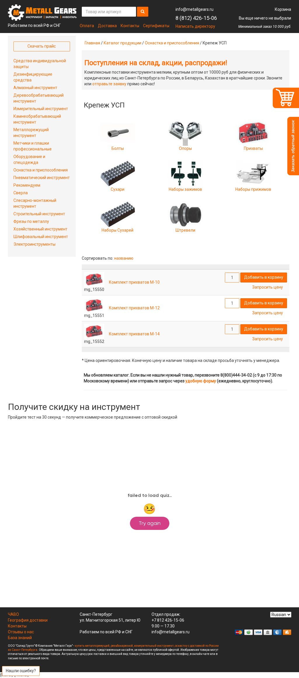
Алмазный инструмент (35, 87)
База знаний (20, 637)
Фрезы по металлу (31, 221)
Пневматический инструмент (41, 177)
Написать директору (195, 26)
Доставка (107, 25)
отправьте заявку (109, 84)
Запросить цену (267, 287)
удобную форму (200, 381)
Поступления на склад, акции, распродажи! (155, 63)
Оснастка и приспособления (172, 43)
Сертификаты (156, 25)
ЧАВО (13, 614)
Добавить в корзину (263, 277)
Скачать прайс (41, 46)
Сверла (20, 192)
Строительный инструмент (39, 213)
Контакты (130, 25)
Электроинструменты (34, 244)
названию (123, 258)
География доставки (28, 620)
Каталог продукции (122, 43)
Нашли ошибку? (21, 670)
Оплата (87, 25)
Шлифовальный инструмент (40, 236)
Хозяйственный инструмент (40, 229)
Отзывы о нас (21, 632)
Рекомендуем (26, 185)
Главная (92, 43)
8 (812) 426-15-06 (196, 18)
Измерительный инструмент (40, 108)
